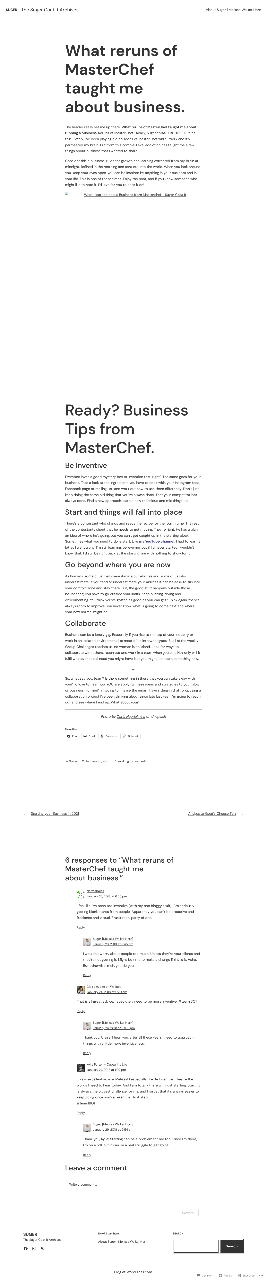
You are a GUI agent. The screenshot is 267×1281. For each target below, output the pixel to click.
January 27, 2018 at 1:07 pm (106, 1070)
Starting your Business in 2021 (55, 813)
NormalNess (95, 891)
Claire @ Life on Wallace (104, 987)
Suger (11, 9)
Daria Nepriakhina (131, 716)
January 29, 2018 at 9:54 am (113, 1130)
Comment (188, 1213)
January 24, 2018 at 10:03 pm (114, 1028)
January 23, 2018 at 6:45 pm (113, 944)
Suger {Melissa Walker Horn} (113, 939)
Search (232, 1246)
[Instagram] (34, 1248)
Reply (81, 927)
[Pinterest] (42, 1248)
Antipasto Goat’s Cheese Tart (212, 813)
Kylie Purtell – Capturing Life (107, 1064)
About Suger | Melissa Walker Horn (233, 9)
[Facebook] (25, 1248)
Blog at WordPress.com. (133, 1272)
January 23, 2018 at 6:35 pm (107, 896)
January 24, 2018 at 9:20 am (107, 992)
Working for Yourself (131, 761)
